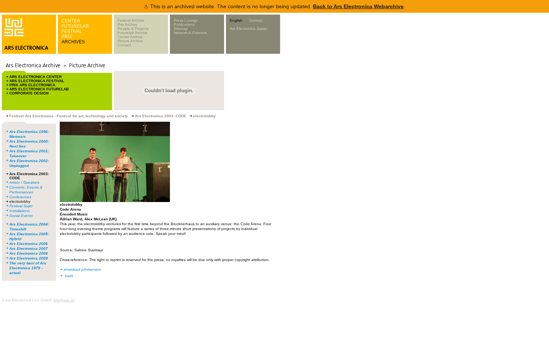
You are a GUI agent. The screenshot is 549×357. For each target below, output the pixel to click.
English (236, 20)
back (69, 276)
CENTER (71, 21)
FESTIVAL (72, 31)
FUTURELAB (75, 26)
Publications (184, 24)
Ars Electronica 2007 (28, 248)
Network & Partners (190, 33)
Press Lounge (186, 20)
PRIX (67, 36)
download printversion (82, 269)
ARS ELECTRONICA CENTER (35, 77)
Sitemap (181, 29)
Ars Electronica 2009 (28, 258)
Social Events (21, 216)
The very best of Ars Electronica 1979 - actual (27, 268)
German (256, 20)
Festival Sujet (20, 206)
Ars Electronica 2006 (28, 244)
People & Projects (133, 29)
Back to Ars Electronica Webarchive (358, 6)
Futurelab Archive (133, 33)
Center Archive (130, 37)
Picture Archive (130, 41)
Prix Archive (127, 24)
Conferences (20, 197)
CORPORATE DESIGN (29, 93)
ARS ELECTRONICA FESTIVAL (36, 81)
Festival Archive (131, 20)
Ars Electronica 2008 (28, 253)
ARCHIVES (73, 41)
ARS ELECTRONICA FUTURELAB (39, 89)
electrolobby (19, 201)
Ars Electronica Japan (248, 29)
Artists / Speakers (24, 182)
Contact (124, 45)
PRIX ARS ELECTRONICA (32, 85)
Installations (19, 211)
